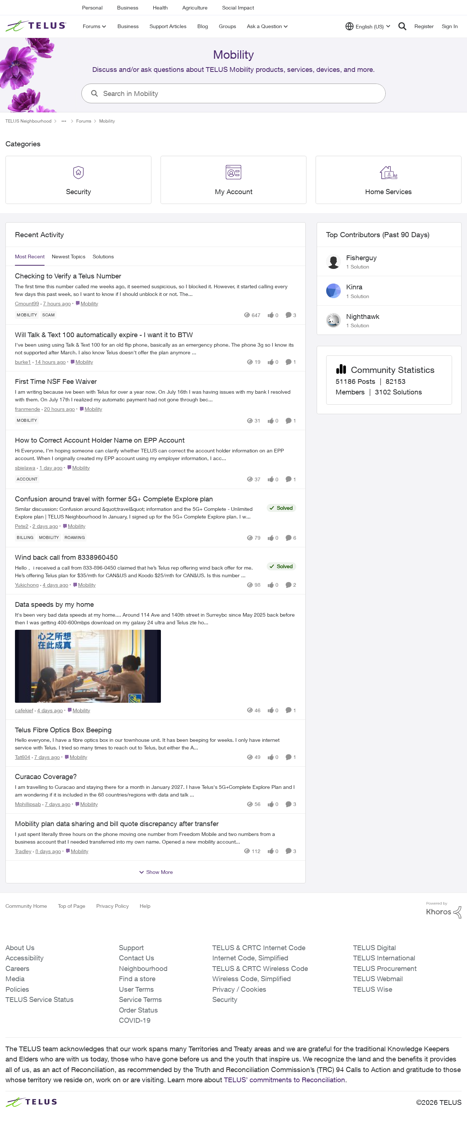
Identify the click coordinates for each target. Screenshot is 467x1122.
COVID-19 (135, 1020)
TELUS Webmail (378, 979)
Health (160, 7)
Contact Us (136, 958)
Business (127, 7)
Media (14, 979)
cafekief (24, 710)
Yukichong (27, 585)
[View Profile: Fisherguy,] (333, 261)
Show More (159, 872)
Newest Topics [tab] (68, 256)
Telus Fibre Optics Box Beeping (63, 730)
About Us (20, 948)
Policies (17, 989)
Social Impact (238, 7)
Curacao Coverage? (46, 776)
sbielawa (25, 467)
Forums (83, 121)
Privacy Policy (112, 906)
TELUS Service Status (39, 999)
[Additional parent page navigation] (63, 121)
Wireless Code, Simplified (251, 979)
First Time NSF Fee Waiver (56, 381)
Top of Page (71, 906)
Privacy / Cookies (239, 989)
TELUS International (384, 958)
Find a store (137, 979)
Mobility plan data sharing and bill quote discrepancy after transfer (117, 824)
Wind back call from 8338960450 (66, 557)
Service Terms (140, 999)
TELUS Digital (374, 948)
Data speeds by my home (54, 604)
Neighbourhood (143, 968)
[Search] (402, 26)
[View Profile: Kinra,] (333, 291)
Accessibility (24, 958)
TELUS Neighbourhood (28, 121)
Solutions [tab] (103, 256)
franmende (27, 409)
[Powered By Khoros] (444, 910)
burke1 (23, 362)
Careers (17, 968)
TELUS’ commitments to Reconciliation (284, 1080)
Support (131, 948)
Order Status (138, 1010)
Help (145, 906)
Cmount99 (27, 303)
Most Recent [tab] (30, 256)
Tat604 (22, 757)
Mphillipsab (28, 804)
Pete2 (21, 526)
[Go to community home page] (36, 26)
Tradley (23, 851)
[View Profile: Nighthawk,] (333, 320)
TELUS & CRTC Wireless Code (260, 968)
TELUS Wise (372, 989)
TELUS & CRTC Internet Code (258, 948)
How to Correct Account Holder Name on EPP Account (100, 440)
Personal (92, 7)
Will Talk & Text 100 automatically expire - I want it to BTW (104, 335)
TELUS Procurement (385, 968)
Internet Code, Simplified (250, 958)
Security (225, 999)
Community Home (26, 906)
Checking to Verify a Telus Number (68, 276)
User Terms (136, 989)
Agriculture (195, 7)
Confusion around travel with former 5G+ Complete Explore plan (114, 499)
